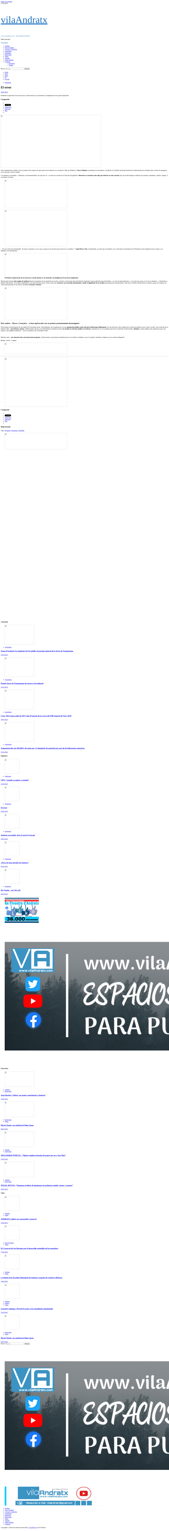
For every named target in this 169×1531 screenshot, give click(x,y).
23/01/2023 (4, 654)
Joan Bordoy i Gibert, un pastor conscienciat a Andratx (23, 1095)
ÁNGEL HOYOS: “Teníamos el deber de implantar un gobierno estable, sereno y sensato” (37, 1185)
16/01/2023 (4, 1098)
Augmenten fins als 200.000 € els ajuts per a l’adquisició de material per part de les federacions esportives (43, 748)
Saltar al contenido (6, 1)
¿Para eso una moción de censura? (15, 862)
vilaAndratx (24, 19)
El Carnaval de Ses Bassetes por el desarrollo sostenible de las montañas (29, 1248)
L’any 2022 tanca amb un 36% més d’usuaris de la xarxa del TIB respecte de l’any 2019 (36, 715)
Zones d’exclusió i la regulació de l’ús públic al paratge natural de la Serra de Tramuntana (37, 651)
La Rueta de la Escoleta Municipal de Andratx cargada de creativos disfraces (31, 1277)
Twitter (11, 65)
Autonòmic (8, 51)
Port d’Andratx (9, 48)
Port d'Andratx (9, 1242)
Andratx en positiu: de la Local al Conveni (18, 835)
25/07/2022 (4, 1159)
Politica (7, 1303)
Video (6, 56)
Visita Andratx (9, 60)
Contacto (7, 62)
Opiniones (8, 53)
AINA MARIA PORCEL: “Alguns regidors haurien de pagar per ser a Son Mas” (33, 1155)
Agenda (7, 58)
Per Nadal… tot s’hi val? (11, 890)
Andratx (7, 46)
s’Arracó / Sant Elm (11, 49)
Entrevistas (8, 55)
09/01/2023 (4, 1129)
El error (4, 807)
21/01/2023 (4, 687)
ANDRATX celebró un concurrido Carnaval (18, 1219)
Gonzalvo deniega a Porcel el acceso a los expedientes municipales (27, 1308)
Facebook (12, 63)
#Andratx (7, 430)
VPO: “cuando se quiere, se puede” (15, 780)
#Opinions (14, 430)
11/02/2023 (4, 1312)
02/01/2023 (4, 866)
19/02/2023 (4, 1222)
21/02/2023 (4, 783)
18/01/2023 (4, 719)
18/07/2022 (4, 1189)
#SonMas (21, 430)
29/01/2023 (4, 92)
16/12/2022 (4, 751)
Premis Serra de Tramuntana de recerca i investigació (22, 683)
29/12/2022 (4, 894)
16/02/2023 (4, 1281)
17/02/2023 (4, 1252)
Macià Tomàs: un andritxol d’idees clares (17, 1125)
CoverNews (32, 1527)
